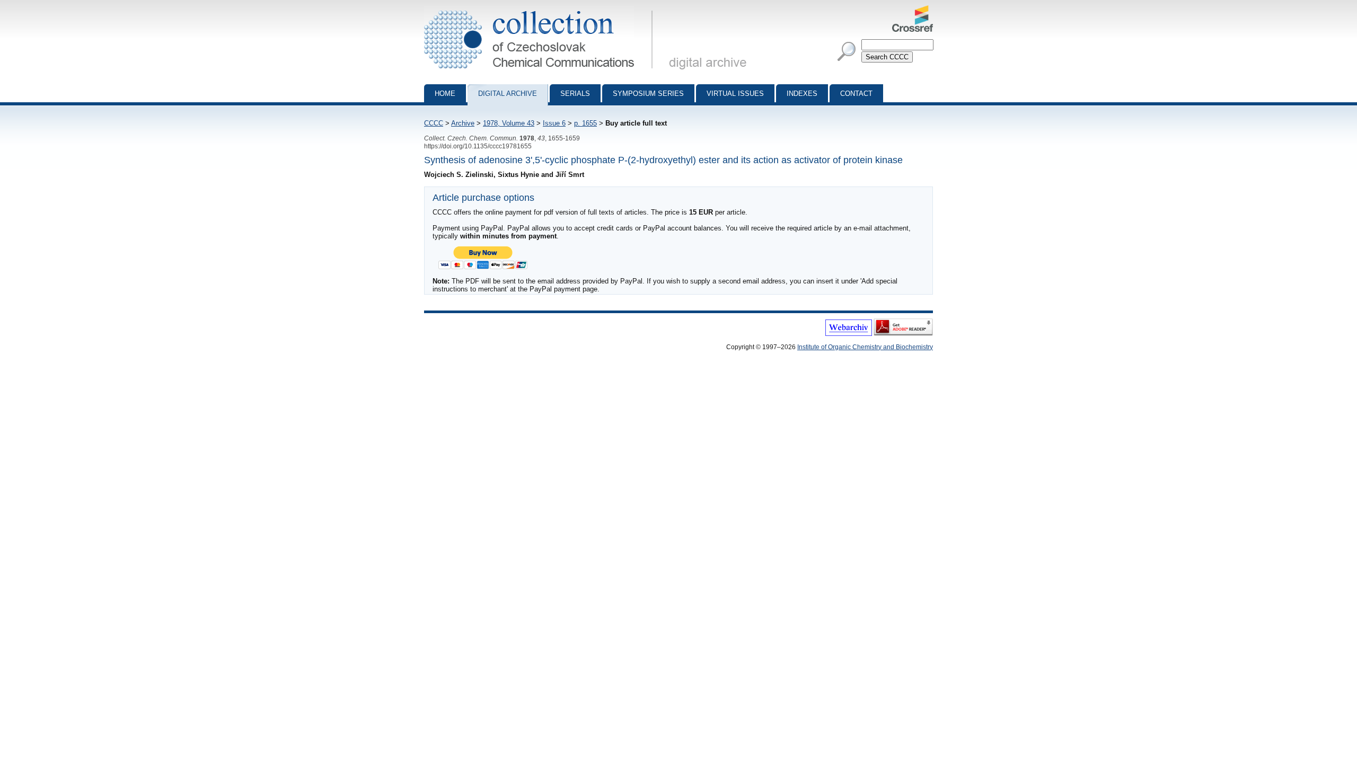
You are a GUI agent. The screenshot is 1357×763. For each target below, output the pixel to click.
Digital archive (507, 93)
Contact (856, 93)
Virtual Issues (735, 93)
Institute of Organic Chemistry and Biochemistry (865, 347)
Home (445, 93)
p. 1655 (585, 123)
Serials (575, 93)
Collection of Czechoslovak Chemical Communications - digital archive (541, 9)
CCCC (433, 123)
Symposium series (648, 93)
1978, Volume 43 (508, 123)
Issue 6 (554, 123)
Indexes (802, 93)
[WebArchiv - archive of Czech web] (848, 334)
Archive (462, 123)
